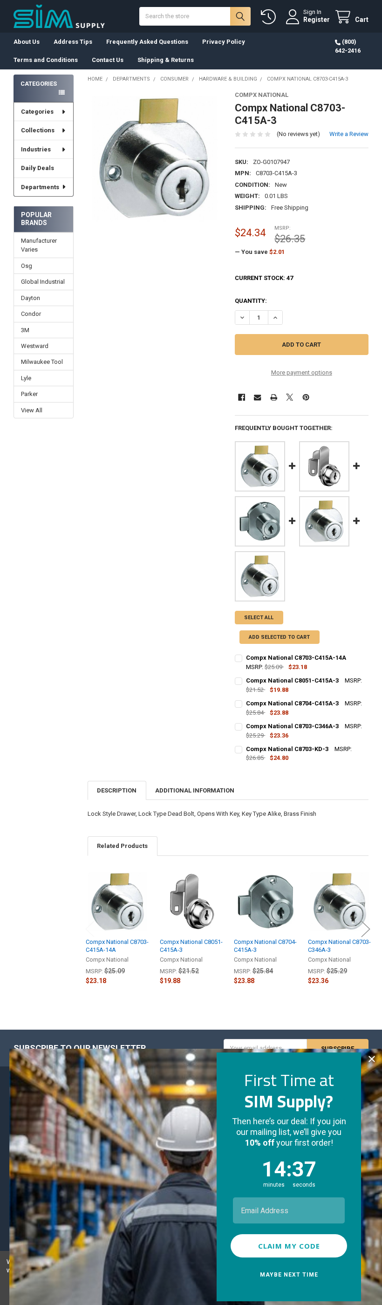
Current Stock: (264, 277)
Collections (38, 130)
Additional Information (194, 790)
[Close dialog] (371, 1059)
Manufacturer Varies (39, 245)
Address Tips (73, 41)
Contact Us (107, 59)
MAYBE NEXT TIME (289, 1274)
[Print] (273, 397)
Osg (26, 265)
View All (31, 410)
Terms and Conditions (46, 59)
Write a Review (348, 133)
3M (25, 330)
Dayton (30, 297)
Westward (34, 345)
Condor (31, 313)
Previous (90, 929)
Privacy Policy (223, 41)
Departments (40, 187)
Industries (36, 149)
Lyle (26, 378)
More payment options (301, 372)
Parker (29, 393)
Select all (258, 618)
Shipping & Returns (165, 59)
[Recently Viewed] (270, 17)
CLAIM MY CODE (289, 1245)
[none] (154, 158)
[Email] (257, 397)
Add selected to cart (279, 637)
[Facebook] (241, 397)
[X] (289, 397)
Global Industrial (43, 281)
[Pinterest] (306, 397)
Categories (37, 111)
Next (365, 929)
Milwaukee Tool (42, 361)
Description (116, 790)
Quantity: (251, 300)
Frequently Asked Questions (147, 41)
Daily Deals (37, 167)
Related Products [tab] (122, 845)
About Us (27, 41)
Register (316, 19)
